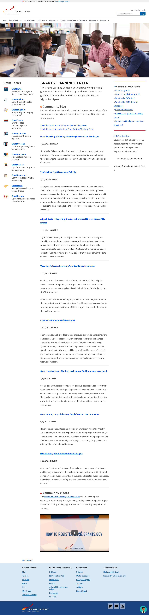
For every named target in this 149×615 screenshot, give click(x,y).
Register (137, 10)
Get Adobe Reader (29, 595)
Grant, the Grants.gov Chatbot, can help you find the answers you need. (73, 371)
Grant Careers (18, 164)
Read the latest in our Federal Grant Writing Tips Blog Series (67, 129)
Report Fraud (81, 591)
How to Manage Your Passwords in (56, 453)
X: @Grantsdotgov (122, 136)
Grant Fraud (17, 185)
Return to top (27, 560)
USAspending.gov (83, 579)
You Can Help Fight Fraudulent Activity (58, 172)
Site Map (52, 597)
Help (131, 10)
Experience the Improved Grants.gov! (57, 320)
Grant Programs (19, 154)
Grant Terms (17, 120)
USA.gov (79, 572)
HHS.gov (52, 572)
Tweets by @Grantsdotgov (129, 159)
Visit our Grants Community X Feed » (129, 168)
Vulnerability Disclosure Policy (58, 588)
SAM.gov (79, 587)
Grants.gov (77, 453)
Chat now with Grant (111, 572)
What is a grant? (122, 90)
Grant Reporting (19, 175)
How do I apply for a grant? (127, 94)
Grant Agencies (19, 133)
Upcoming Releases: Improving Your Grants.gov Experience (67, 266)
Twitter (25, 576)
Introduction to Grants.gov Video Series (62, 496)
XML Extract (26, 591)
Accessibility (54, 579)
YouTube (25, 579)
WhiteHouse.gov (82, 576)
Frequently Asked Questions (114, 576)
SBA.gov (79, 583)
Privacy (52, 583)
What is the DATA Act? (125, 98)
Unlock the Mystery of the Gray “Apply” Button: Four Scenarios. (69, 414)
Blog (24, 572)
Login (144, 10)
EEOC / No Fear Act (56, 576)
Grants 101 (16, 88)
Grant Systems (18, 143)
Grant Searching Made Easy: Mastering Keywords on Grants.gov (69, 136)
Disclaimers (53, 593)
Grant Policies (18, 99)
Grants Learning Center (64, 83)
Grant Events (18, 196)
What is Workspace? (124, 109)
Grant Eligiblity (18, 109)
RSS (23, 587)
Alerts (24, 583)
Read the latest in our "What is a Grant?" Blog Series (63, 125)
